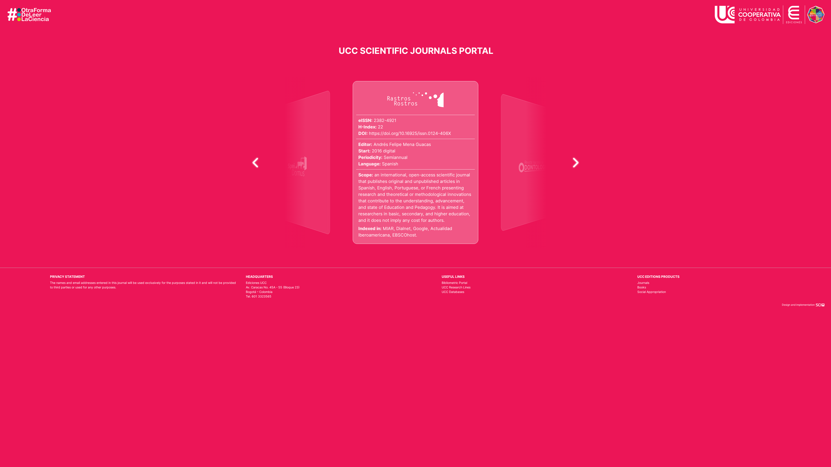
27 (516, 118)
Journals (643, 283)
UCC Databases (453, 292)
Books (641, 287)
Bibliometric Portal (454, 283)
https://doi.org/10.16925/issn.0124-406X (410, 133)
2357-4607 (520, 112)
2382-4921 (385, 120)
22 (380, 127)
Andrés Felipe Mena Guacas (402, 144)
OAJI (311, 220)
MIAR (388, 228)
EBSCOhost (404, 235)
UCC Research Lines (456, 287)
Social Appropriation (651, 292)
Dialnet (403, 228)
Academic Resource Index (518, 217)
